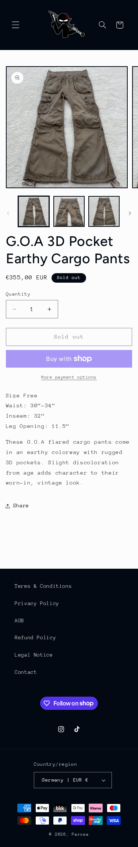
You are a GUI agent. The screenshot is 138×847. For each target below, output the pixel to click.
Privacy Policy (37, 603)
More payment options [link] (69, 377)
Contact (26, 672)
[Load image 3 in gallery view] (104, 211)
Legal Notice (34, 655)
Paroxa (80, 834)
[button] (15, 25)
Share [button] (21, 505)
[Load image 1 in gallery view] (33, 211)
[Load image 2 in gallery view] (69, 211)
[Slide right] (130, 213)
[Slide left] (8, 213)
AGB (19, 620)
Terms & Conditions (43, 586)
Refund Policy (35, 637)
